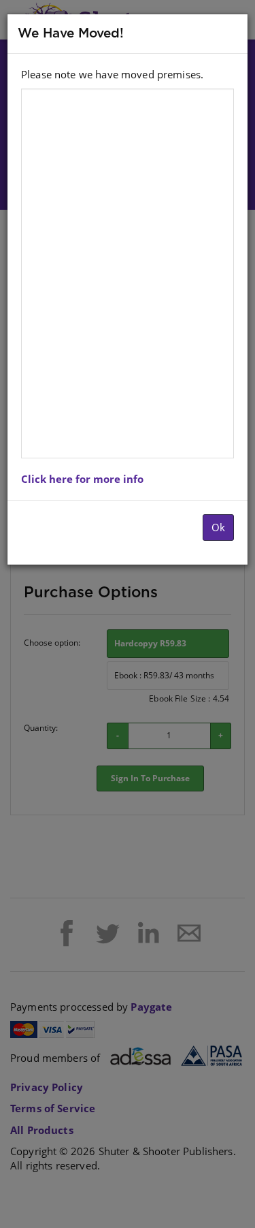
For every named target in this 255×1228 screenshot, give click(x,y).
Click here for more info (82, 479)
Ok (218, 527)
